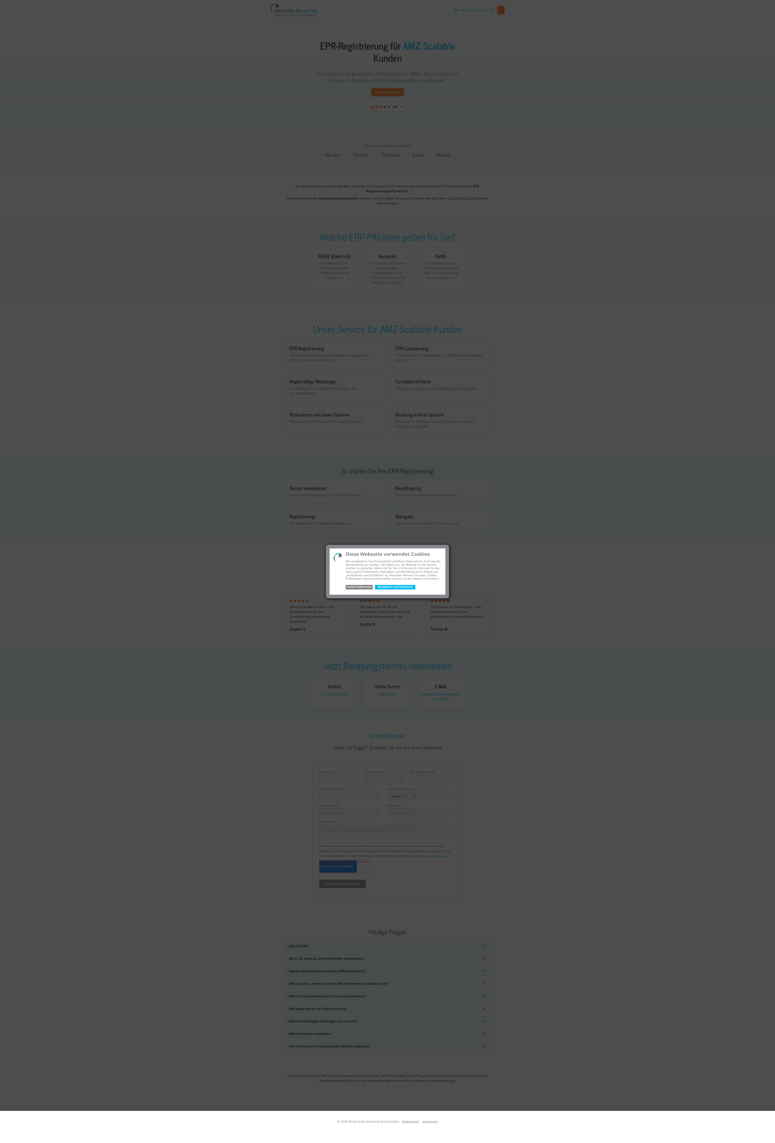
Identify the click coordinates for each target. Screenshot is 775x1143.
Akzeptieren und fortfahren (395, 587)
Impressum (430, 1121)
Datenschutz (410, 1121)
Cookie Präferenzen (359, 587)
